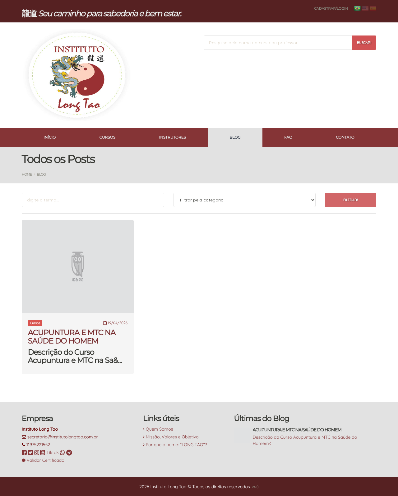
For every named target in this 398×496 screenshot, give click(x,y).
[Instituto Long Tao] (78, 75)
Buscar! (364, 42)
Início (50, 137)
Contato (345, 137)
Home (27, 174)
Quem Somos (159, 429)
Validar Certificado (44, 460)
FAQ (288, 137)
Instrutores (172, 137)
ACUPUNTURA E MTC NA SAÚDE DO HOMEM (72, 336)
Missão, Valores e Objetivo (172, 437)
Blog (235, 137)
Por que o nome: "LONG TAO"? (176, 444)
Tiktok (53, 452)
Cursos (108, 137)
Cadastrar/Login (331, 8)
